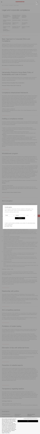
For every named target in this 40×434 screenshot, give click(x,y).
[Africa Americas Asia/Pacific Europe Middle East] (10, 215)
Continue (20, 218)
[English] (30, 215)
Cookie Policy (9, 226)
